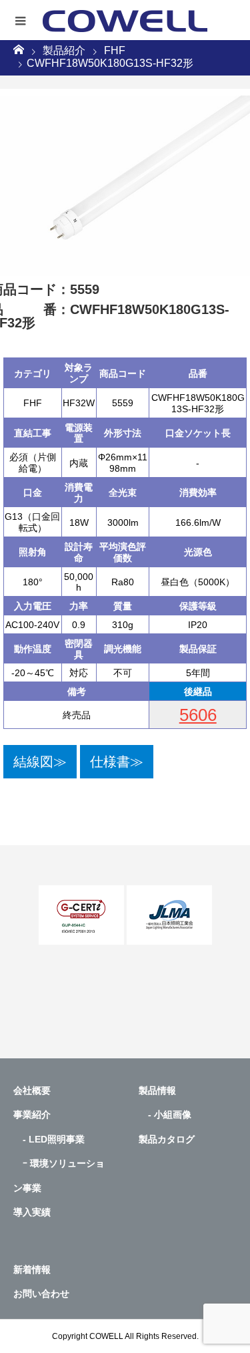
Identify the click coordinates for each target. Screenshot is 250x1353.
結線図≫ (40, 761)
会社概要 (32, 1090)
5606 (198, 715)
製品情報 (157, 1090)
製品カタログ (167, 1139)
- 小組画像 (165, 1114)
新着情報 (32, 1269)
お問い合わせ (41, 1293)
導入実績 (32, 1212)
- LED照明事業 (49, 1139)
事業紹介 (32, 1114)
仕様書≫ (116, 761)
